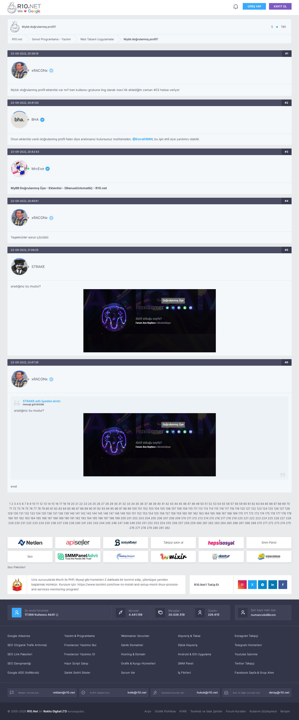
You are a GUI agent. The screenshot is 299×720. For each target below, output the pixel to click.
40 (159, 503)
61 (249, 503)
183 (27, 518)
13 (45, 503)
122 (253, 508)
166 (218, 513)
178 (283, 513)
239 (71, 523)
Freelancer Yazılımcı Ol (79, 654)
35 (137, 503)
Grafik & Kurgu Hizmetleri (138, 663)
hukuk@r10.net (207, 692)
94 (107, 508)
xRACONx (40, 70)
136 (49, 513)
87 (77, 508)
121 (248, 508)
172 (251, 513)
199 (117, 518)
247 (120, 523)
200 (123, 518)
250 (138, 523)
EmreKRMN (144, 139)
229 (11, 523)
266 (235, 523)
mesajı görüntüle (33, 404)
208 (171, 518)
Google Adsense (18, 636)
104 (156, 508)
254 (162, 523)
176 (273, 513)
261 (204, 523)
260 (199, 523)
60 (245, 503)
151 (134, 513)
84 (64, 508)
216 (217, 518)
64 (262, 503)
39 (154, 503)
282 (167, 528)
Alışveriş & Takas (189, 636)
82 (56, 508)
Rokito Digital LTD (55, 711)
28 (107, 503)
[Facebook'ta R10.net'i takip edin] (282, 584)
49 (197, 503)
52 (210, 503)
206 (159, 518)
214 (206, 518)
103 (151, 508)
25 (94, 503)
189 (61, 518)
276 (131, 528)
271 (265, 523)
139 (66, 513)
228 (288, 518)
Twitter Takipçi (244, 663)
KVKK (183, 711)
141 (77, 513)
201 (129, 518)
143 (88, 513)
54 (219, 503)
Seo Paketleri (16, 567)
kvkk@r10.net (137, 692)
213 (200, 518)
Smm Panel (269, 542)
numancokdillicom (263, 615)
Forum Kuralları (236, 711)
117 (227, 508)
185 (38, 518)
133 (32, 513)
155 (156, 513)
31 (119, 503)
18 (64, 503)
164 (206, 513)
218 (228, 518)
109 (185, 508)
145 (100, 513)
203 (141, 518)
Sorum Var (128, 672)
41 (163, 503)
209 (177, 518)
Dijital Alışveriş (187, 645)
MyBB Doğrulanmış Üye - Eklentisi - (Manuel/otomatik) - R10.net (59, 188)
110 (190, 508)
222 (252, 518)
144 (94, 513)
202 (135, 518)
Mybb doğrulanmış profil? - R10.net (24, 7)
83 (60, 508)
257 (180, 523)
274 (282, 523)
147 (111, 513)
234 (41, 523)
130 (15, 513)
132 (26, 513)
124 (264, 508)
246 (114, 523)
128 (287, 508)
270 (259, 523)
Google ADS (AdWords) (23, 672)
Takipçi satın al (173, 542)
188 (55, 518)
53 (214, 503)
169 (235, 513)
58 (236, 503)
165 (212, 513)
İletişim (285, 711)
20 (72, 503)
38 (150, 503)
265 (229, 523)
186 (44, 518)
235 (47, 523)
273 (276, 523)
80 (47, 508)
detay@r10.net (279, 692)
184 (32, 518)
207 (165, 518)
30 (116, 503)
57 (232, 503)
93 (103, 508)
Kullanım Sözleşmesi (263, 711)
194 (89, 518)
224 (264, 518)
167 (224, 513)
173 (256, 513)
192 (77, 518)
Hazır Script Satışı (76, 663)
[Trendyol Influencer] (173, 556)
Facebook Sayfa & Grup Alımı (254, 672)
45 (180, 503)
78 (39, 508)
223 (258, 518)
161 (190, 513)
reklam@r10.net (64, 692)
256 (174, 523)
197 (106, 518)
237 (59, 523)
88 (82, 508)
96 (116, 508)
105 (162, 508)
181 (16, 518)
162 (195, 513)
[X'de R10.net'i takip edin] (252, 584)
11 (37, 503)
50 (202, 503)
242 (89, 523)
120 (242, 508)
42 (167, 503)
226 (276, 518)
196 (100, 518)
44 (176, 503)
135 (43, 513)
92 (99, 508)
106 (168, 508)
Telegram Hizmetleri (248, 645)
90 (90, 508)
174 (262, 513)
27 (102, 503)
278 (143, 528)
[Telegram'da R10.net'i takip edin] (262, 584)
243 (95, 523)
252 (150, 523)
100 (134, 508)
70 (288, 503)
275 (288, 523)
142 (83, 513)
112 (200, 508)
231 (23, 523)
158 (173, 513)
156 (162, 513)
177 (278, 513)
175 (267, 513)
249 (132, 523)
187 (49, 518)
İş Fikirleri (184, 672)
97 (120, 508)
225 (270, 518)
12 (41, 503)
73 (18, 508)
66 (271, 503)
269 (253, 523)
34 (133, 503)
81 (51, 508)
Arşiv (147, 711)
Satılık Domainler (132, 645)
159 (178, 513)
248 (126, 523)
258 (186, 523)
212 (194, 518)
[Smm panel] (77, 556)
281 (161, 528)
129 (10, 513)
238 (65, 523)
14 (49, 503)
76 (31, 508)
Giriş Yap (254, 6)
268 (247, 523)
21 (76, 503)
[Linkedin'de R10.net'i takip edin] (272, 584)
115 (216, 508)
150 (128, 513)
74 (22, 508)
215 (211, 518)
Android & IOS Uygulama (194, 654)
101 (140, 508)
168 (229, 513)
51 (206, 503)
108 (179, 508)
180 (10, 518)
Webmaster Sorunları (135, 636)
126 (276, 508)
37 (146, 503)
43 (171, 503)
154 (150, 513)
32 (124, 503)
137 (55, 513)
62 (253, 503)
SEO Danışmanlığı (19, 663)
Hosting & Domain (133, 654)
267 (241, 523)
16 (56, 503)
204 (147, 518)
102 (145, 508)
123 (259, 508)
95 (112, 508)
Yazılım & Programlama (79, 636)
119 (237, 508)
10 (33, 503)
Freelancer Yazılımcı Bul (80, 645)
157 (167, 513)
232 (29, 523)
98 (125, 508)
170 (240, 513)
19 (68, 503)
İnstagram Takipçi (246, 636)
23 (85, 503)
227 (282, 518)
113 (206, 508)
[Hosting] (30, 542)
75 (26, 508)
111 (195, 508)
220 (240, 518)
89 (86, 508)
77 (35, 508)
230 (17, 523)
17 (60, 503)
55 (223, 503)
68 (279, 503)
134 (38, 513)
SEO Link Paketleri (19, 654)
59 (241, 503)
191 (72, 518)
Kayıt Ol (280, 6)
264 (223, 523)
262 (210, 523)
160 (184, 513)
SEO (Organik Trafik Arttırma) (27, 645)
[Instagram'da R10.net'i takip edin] (242, 584)
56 (228, 503)
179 (289, 513)
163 (201, 513)
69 (284, 503)
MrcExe (38, 168)
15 (53, 503)
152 (139, 513)
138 (60, 513)
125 (270, 508)
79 (43, 508)
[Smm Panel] (77, 542)
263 (217, 523)
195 (94, 518)
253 (156, 523)
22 (81, 503)
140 (72, 513)
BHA (35, 119)
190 (66, 518)
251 (144, 523)
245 (108, 523)
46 (184, 503)
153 (144, 513)
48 (193, 503)
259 (192, 523)
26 (98, 503)
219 (234, 518)
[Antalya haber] (269, 556)
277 (137, 528)
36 (141, 503)
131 (21, 513)
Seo (30, 556)
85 (69, 508)
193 (83, 518)
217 (223, 518)
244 (101, 523)
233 (35, 523)
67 (275, 503)
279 (149, 528)
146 (105, 513)
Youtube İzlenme (246, 654)
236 (53, 523)
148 (116, 513)
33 (128, 503)
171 (246, 513)
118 (232, 508)
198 (111, 518)
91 (94, 508)
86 (73, 508)
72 (14, 508)
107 (173, 508)
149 (122, 513)
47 (189, 503)
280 (155, 528)
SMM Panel (185, 663)
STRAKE (38, 266)
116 (221, 508)
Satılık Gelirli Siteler (77, 672)
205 (153, 518)
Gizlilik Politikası (165, 711)
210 (183, 518)
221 (246, 518)
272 (270, 523)
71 (10, 508)
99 (129, 508)
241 (83, 523)
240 (77, 523)
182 (21, 518)
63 (258, 503)
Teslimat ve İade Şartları (206, 711)
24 (89, 503)
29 (111, 503)
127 (282, 508)
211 (189, 518)
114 (211, 508)
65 (266, 503)
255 (168, 523)
